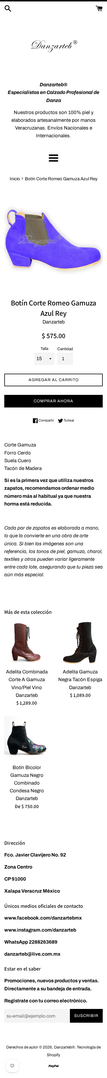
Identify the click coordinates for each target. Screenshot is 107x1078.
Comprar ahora (53, 401)
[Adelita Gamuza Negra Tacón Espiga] (80, 642)
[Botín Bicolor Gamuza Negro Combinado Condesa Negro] (26, 738)
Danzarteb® (64, 1047)
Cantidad (65, 349)
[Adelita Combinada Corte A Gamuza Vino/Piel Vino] (26, 642)
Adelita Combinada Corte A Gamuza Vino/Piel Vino (27, 679)
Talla (44, 348)
